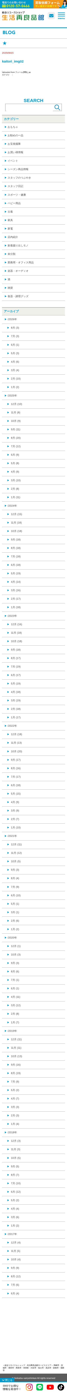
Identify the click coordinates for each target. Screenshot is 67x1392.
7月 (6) (15, 1284)
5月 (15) (16, 793)
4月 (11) (15, 996)
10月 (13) (16, 1056)
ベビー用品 (14, 203)
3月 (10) (16, 480)
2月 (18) (16, 708)
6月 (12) (16, 1191)
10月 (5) (16, 861)
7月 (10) (16, 1183)
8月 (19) (16, 1073)
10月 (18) (16, 531)
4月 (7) (15, 1098)
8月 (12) (16, 1276)
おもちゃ (13, 126)
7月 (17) (16, 776)
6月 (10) (16, 895)
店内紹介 (13, 237)
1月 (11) (15, 497)
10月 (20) (16, 751)
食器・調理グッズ (18, 296)
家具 (10, 220)
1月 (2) (15, 387)
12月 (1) (16, 946)
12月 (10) (16, 404)
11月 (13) (16, 742)
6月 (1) (15, 344)
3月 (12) (16, 1005)
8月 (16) (16, 768)
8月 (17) (16, 658)
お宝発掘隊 (14, 143)
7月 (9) (15, 886)
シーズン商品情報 (18, 169)
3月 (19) (16, 700)
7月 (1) (15, 979)
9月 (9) (15, 1267)
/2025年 (12, 395)
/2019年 (12, 1030)
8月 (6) (15, 971)
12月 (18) (16, 734)
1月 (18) (16, 607)
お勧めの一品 (15, 135)
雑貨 (10, 287)
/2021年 (12, 835)
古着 (10, 211)
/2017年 (12, 1234)
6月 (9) (15, 454)
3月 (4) (15, 370)
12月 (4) (16, 1242)
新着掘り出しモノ (18, 245)
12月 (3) (16, 1140)
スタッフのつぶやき (19, 177)
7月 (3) (15, 336)
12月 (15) (16, 514)
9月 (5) (15, 1166)
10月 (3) (16, 954)
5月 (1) (15, 903)
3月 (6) (15, 1217)
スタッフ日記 (15, 186)
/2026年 (12, 319)
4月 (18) (16, 691)
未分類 (11, 253)
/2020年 (12, 937)
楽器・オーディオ (18, 270)
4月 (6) (15, 361)
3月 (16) (16, 590)
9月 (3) (15, 869)
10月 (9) (16, 420)
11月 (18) (16, 522)
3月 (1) (15, 912)
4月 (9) (15, 471)
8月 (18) (16, 548)
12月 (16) (16, 624)
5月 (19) (16, 573)
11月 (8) (15, 412)
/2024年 (12, 505)
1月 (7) (15, 1022)
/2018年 (12, 1132)
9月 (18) (16, 539)
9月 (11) (15, 429)
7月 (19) (16, 666)
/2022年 (12, 725)
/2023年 (12, 615)
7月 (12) (16, 446)
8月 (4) (15, 878)
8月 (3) (15, 327)
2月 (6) (15, 920)
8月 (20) (16, 437)
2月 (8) (15, 488)
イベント (13, 160)
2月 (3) (15, 1115)
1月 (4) (15, 1123)
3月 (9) (15, 810)
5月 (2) (15, 1090)
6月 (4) (15, 1293)
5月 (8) (15, 463)
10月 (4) (16, 1259)
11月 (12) (16, 852)
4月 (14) (16, 581)
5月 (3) (15, 353)
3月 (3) (15, 1107)
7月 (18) (16, 556)
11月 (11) (16, 1047)
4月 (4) (15, 1208)
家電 (10, 228)
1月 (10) (16, 827)
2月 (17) (16, 598)
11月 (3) (15, 1149)
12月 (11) (16, 844)
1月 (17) (16, 717)
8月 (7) (15, 1174)
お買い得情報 (15, 152)
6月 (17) (16, 675)
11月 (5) (15, 1250)
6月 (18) (16, 564)
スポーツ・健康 (17, 194)
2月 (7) (15, 819)
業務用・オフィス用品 (21, 262)
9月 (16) (16, 1064)
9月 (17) (16, 759)
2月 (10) (16, 378)
